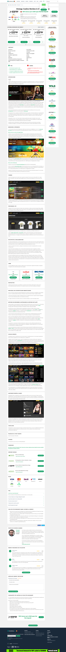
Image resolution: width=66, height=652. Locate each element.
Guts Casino (21, 232)
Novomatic (22, 104)
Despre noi (37, 631)
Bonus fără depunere (39, 37)
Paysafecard (29, 310)
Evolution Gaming (35, 384)
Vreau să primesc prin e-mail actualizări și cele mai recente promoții (15, 639)
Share (39, 525)
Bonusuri (22, 1)
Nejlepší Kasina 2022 (27, 631)
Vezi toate (41, 27)
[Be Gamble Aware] (9, 647)
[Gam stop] (12, 647)
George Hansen (18, 531)
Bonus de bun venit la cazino (13, 36)
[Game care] (17, 647)
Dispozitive (10, 57)
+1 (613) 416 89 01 (49, 642)
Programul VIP (10, 53)
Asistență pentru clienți (30, 50)
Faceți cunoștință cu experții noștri (52, 637)
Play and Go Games (25, 447)
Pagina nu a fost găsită (30, 53)
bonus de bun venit (18, 158)
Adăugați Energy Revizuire (13, 591)
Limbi (9, 56)
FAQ (27, 60)
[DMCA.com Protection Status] (11, 643)
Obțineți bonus (43, 9)
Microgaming (10, 111)
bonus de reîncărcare (20, 164)
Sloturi (41, 1)
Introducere (10, 49)
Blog (37, 1)
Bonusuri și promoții (11, 50)
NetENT (42, 447)
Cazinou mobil (49, 635)
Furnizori (31, 1)
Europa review (13, 279)
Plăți (35, 1)
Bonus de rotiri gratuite (26, 37)
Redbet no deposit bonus (26, 279)
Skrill (36, 309)
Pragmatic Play (18, 447)
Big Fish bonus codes (38, 279)
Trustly (39, 305)
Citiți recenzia (52, 41)
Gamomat (14, 447)
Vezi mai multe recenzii (26, 572)
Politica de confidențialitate (40, 634)
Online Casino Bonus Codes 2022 (29, 634)
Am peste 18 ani (10, 637)
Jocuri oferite (28, 49)
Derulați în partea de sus (33, 625)
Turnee (9, 52)
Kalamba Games (31, 447)
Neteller (14, 310)
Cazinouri (18, 1)
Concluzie (28, 52)
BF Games (10, 447)
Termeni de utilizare (39, 635)
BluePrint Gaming (38, 447)
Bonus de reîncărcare (19, 472)
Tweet (43, 525)
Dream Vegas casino (14, 232)
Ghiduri (27, 1)
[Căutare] (57, 1)
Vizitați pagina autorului (26, 544)
